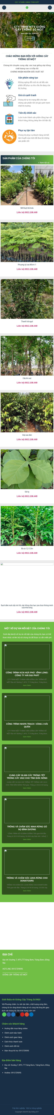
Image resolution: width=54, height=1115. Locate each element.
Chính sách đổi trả (12, 1046)
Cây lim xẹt (27, 378)
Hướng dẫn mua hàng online (16, 1028)
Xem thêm (27, 685)
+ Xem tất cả (43, 162)
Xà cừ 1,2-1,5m (27, 549)
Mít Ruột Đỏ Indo (27, 208)
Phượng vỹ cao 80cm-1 (27, 265)
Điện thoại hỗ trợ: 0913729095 (17, 1051)
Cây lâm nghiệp (18, 1108)
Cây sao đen (27, 435)
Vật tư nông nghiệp (34, 1108)
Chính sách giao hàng (13, 1037)
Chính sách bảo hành (13, 1033)
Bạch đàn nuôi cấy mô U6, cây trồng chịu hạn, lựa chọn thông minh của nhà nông (27, 606)
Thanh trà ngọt (27, 321)
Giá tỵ (27, 492)
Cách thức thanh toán (13, 1042)
